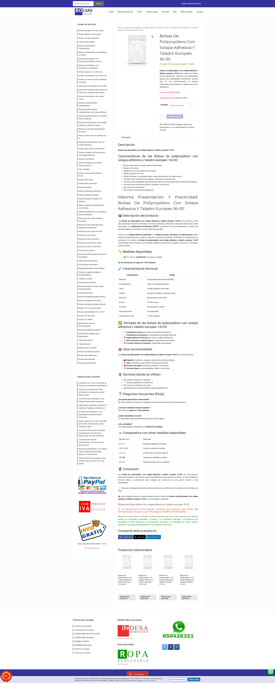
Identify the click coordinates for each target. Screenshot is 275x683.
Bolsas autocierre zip (125, 12)
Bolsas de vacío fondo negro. (90, 243)
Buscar (99, 3)
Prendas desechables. (87, 363)
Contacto (200, 12)
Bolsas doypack (85, 187)
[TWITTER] (164, 647)
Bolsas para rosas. (86, 180)
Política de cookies (81, 649)
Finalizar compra (152, 12)
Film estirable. (84, 169)
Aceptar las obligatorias (177, 679)
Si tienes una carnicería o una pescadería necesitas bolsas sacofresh (90, 414)
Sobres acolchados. (87, 159)
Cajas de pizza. (85, 344)
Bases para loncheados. (88, 261)
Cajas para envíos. (86, 340)
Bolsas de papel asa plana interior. (92, 297)
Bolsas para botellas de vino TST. (92, 312)
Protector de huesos (87, 250)
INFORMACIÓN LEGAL (83, 645)
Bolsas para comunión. (88, 348)
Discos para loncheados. (88, 264)
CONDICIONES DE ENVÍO (84, 637)
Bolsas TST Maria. (86, 319)
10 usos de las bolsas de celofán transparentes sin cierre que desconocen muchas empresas (92, 433)
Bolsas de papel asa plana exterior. (92, 304)
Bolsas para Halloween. (88, 355)
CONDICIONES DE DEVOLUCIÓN (87, 634)
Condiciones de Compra (84, 630)
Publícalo (140, 537)
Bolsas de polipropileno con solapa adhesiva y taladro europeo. (146, 28)
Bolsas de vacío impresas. (89, 239)
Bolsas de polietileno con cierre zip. (93, 75)
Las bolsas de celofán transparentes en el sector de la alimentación (91, 442)
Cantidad (164, 105)
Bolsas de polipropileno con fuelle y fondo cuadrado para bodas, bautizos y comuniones (93, 451)
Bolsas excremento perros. (89, 352)
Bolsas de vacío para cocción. (90, 231)
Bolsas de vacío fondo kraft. (90, 246)
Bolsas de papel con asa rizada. (91, 30)
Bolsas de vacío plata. (87, 235)
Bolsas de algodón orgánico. (90, 330)
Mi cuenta (165, 12)
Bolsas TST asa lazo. (87, 316)
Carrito (139, 12)
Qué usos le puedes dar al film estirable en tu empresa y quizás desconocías (92, 392)
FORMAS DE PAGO (81, 641)
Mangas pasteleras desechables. (92, 268)
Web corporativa (186, 12)
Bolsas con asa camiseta (89, 38)
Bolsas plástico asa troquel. (90, 34)
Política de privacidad (83, 626)
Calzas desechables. (87, 42)
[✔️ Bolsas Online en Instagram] (177, 647)
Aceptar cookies (194, 679)
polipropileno (147, 165)
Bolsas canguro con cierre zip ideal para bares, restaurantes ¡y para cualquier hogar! (93, 424)
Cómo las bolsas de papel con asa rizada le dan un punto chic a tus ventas (92, 461)
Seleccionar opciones (124, 597)
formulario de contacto (130, 511)
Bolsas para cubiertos (87, 282)
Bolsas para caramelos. (88, 183)
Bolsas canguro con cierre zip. (91, 72)
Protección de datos (82, 653)
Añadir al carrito (174, 116)
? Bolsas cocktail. (85, 279)
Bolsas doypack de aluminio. (90, 191)
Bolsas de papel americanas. (90, 300)
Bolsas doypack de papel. (89, 195)
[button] (153, 37)
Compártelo (126, 537)
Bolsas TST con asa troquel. (90, 308)
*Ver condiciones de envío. (92, 548)
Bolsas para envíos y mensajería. (92, 148)
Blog (174, 12)
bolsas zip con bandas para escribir (93, 86)
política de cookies (149, 680)
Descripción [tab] (126, 137)
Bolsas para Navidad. (87, 359)
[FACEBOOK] (170, 647)
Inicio (120, 28)
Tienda (111, 12)
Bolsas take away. (86, 293)
